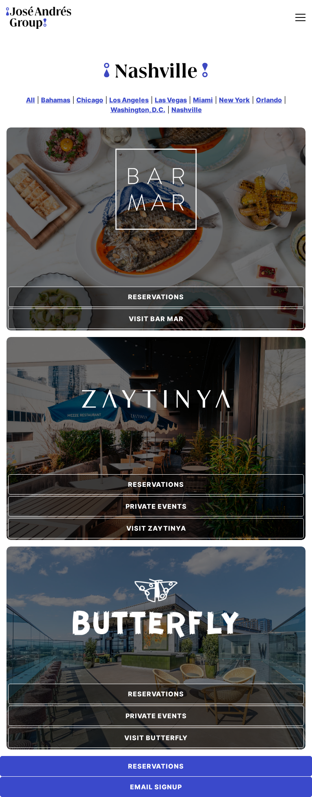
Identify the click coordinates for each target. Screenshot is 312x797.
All (30, 100)
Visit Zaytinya (156, 528)
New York (234, 100)
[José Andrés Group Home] (38, 17)
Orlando (269, 100)
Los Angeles (129, 100)
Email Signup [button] (156, 787)
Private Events (156, 506)
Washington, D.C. (137, 110)
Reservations (156, 297)
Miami (203, 100)
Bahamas (55, 100)
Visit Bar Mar (156, 319)
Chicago (89, 100)
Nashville (186, 110)
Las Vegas (171, 100)
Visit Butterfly (156, 738)
